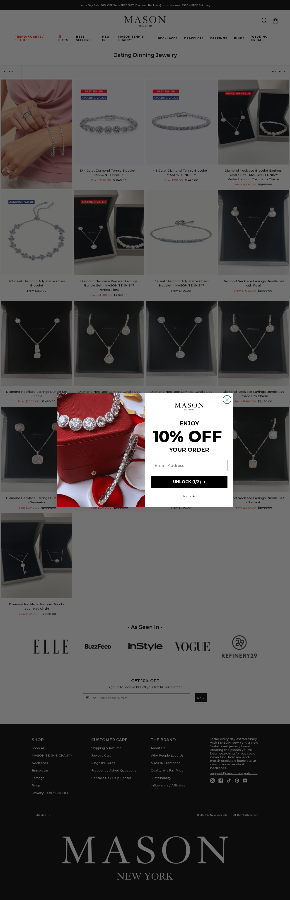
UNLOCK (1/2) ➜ (189, 481)
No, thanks (189, 496)
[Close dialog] (227, 399)
